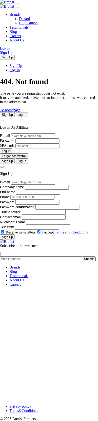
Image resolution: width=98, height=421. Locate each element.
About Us (17, 40)
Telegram (7, 227)
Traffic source (10, 212)
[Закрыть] (17, 7)
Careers (15, 36)
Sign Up (6, 53)
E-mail (5, 136)
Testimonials (19, 27)
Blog (13, 32)
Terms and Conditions (71, 232)
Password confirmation (17, 207)
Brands (15, 14)
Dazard (24, 19)
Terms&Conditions (24, 411)
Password (7, 141)
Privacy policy (20, 406)
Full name (7, 192)
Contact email (10, 217)
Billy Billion (28, 23)
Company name (12, 187)
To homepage (10, 110)
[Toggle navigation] (17, 3)
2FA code (7, 146)
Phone (5, 197)
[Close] (2, 120)
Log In (5, 48)
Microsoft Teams (12, 222)
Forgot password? (14, 156)
